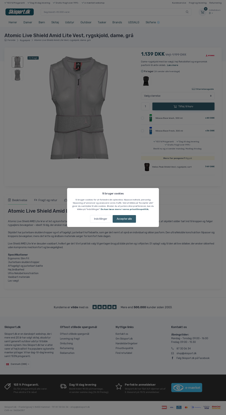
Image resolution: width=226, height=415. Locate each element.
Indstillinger (100, 218)
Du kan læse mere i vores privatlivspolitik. (125, 209)
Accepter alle (124, 218)
